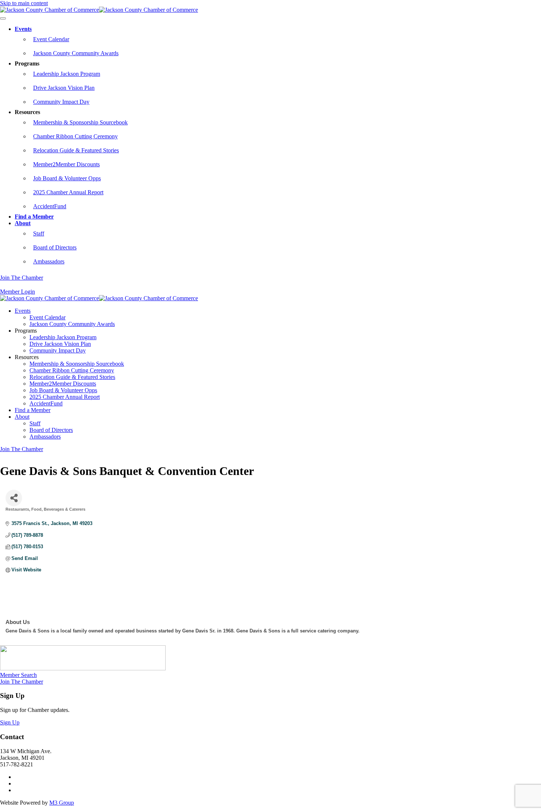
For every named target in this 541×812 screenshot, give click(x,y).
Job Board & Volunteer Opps (67, 178)
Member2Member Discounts (66, 164)
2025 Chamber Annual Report (68, 192)
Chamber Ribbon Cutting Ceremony (75, 136)
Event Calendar (51, 39)
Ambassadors (48, 261)
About (23, 223)
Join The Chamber (21, 277)
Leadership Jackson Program (66, 74)
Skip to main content (24, 3)
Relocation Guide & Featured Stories (76, 150)
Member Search (18, 675)
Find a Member (34, 216)
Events (23, 29)
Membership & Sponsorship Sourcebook (80, 122)
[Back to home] (99, 10)
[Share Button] (14, 498)
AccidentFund (49, 206)
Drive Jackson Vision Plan (64, 88)
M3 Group (61, 802)
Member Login (17, 291)
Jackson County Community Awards (76, 53)
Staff (38, 233)
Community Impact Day (61, 102)
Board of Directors (55, 247)
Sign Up (10, 722)
